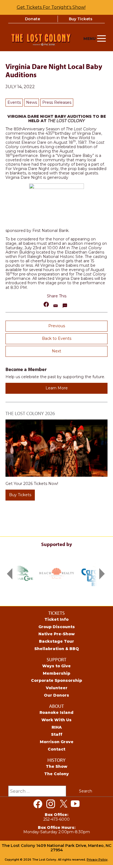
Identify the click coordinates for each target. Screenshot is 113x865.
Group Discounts (56, 626)
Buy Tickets (80, 18)
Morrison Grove (57, 741)
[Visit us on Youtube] (75, 804)
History (56, 760)
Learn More (57, 388)
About (56, 706)
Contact (56, 749)
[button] (46, 304)
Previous (56, 325)
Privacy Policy (97, 859)
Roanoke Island (56, 712)
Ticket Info (56, 619)
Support (56, 659)
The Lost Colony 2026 (30, 413)
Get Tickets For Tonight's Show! (51, 7)
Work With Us (56, 719)
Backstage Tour (56, 641)
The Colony (56, 773)
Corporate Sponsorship (56, 680)
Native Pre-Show (56, 633)
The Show (56, 766)
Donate (32, 18)
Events (14, 102)
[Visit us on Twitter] (63, 804)
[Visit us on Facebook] (37, 804)
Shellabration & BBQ (56, 648)
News (31, 102)
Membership (56, 673)
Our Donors (56, 695)
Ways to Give (56, 665)
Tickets (56, 613)
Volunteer (56, 687)
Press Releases (56, 102)
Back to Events (56, 338)
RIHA (57, 727)
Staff (56, 734)
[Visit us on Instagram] (50, 804)
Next (56, 351)
